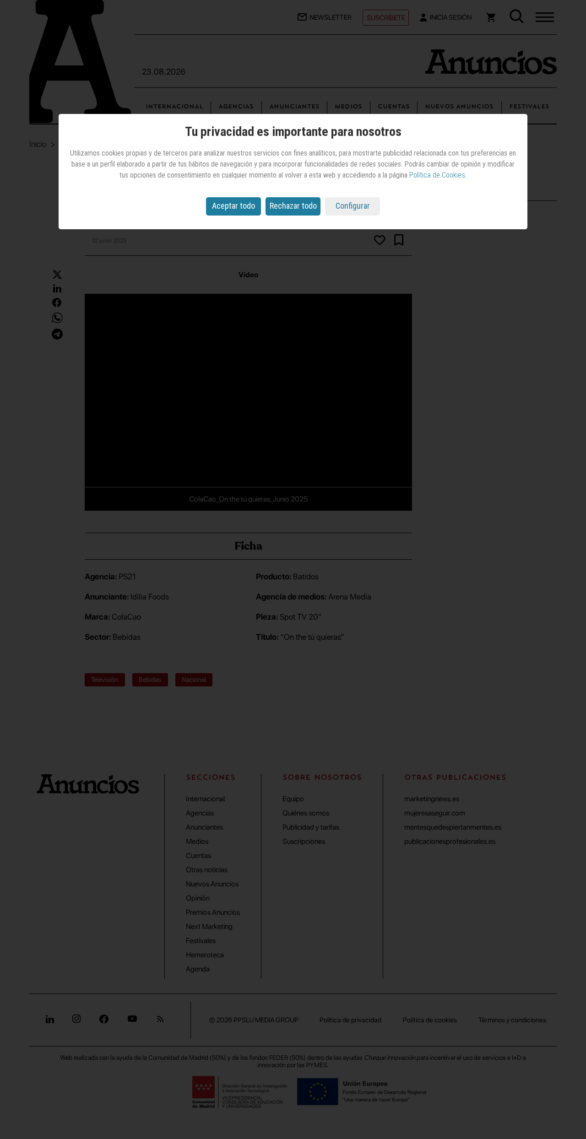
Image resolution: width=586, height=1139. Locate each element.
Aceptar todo (233, 206)
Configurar (353, 206)
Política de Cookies (437, 175)
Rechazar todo (293, 206)
